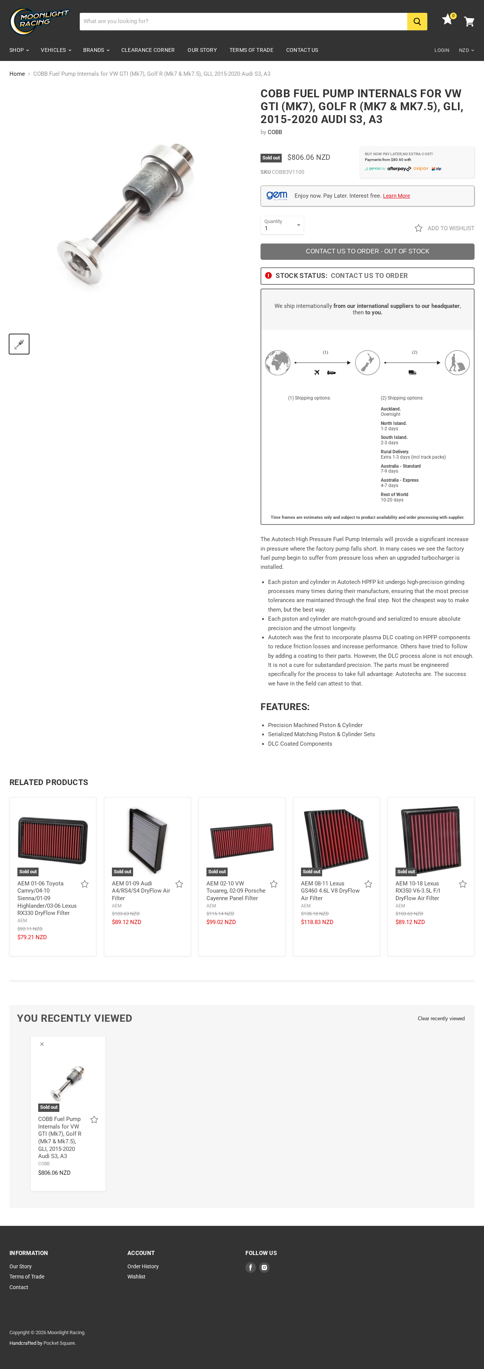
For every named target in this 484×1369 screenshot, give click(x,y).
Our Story (202, 50)
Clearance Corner (148, 50)
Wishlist (136, 1277)
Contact (18, 1287)
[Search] (417, 21)
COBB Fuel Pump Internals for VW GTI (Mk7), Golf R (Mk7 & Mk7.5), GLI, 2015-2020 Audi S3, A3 (59, 1138)
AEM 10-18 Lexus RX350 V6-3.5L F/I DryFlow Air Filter (418, 891)
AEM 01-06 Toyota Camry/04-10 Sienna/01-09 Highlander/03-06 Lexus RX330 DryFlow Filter (47, 898)
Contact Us (302, 50)
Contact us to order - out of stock (368, 251)
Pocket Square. (59, 1343)
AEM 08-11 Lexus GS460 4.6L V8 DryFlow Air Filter (330, 891)
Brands (94, 50)
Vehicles (54, 50)
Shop (17, 50)
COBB (275, 132)
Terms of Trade (251, 50)
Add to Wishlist (450, 228)
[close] (42, 1044)
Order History (143, 1266)
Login (441, 50)
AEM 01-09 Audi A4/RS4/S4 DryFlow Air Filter (141, 891)
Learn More (396, 196)
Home (17, 74)
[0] (447, 22)
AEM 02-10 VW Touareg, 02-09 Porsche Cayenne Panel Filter (235, 891)
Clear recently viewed (441, 1018)
